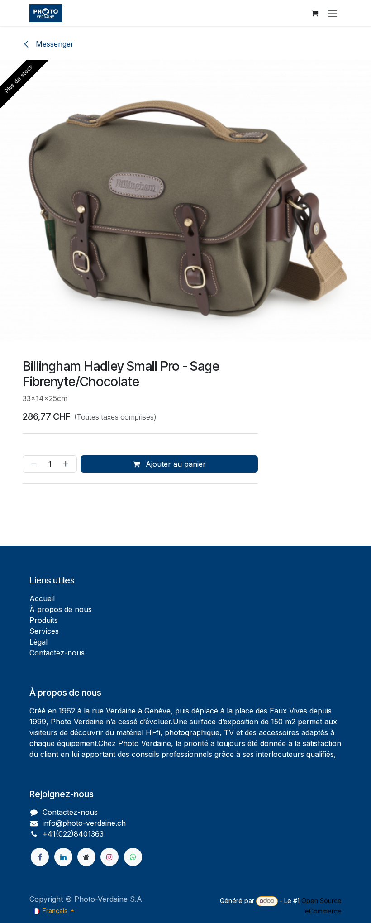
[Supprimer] (32, 464)
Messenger (53, 43)
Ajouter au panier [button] (174, 464)
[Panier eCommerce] (314, 13)
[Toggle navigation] (332, 13)
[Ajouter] (67, 464)
